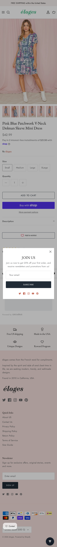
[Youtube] (33, 293)
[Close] (50, 251)
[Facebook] (24, 293)
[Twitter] (20, 293)
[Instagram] (28, 293)
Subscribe (28, 284)
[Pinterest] (37, 293)
